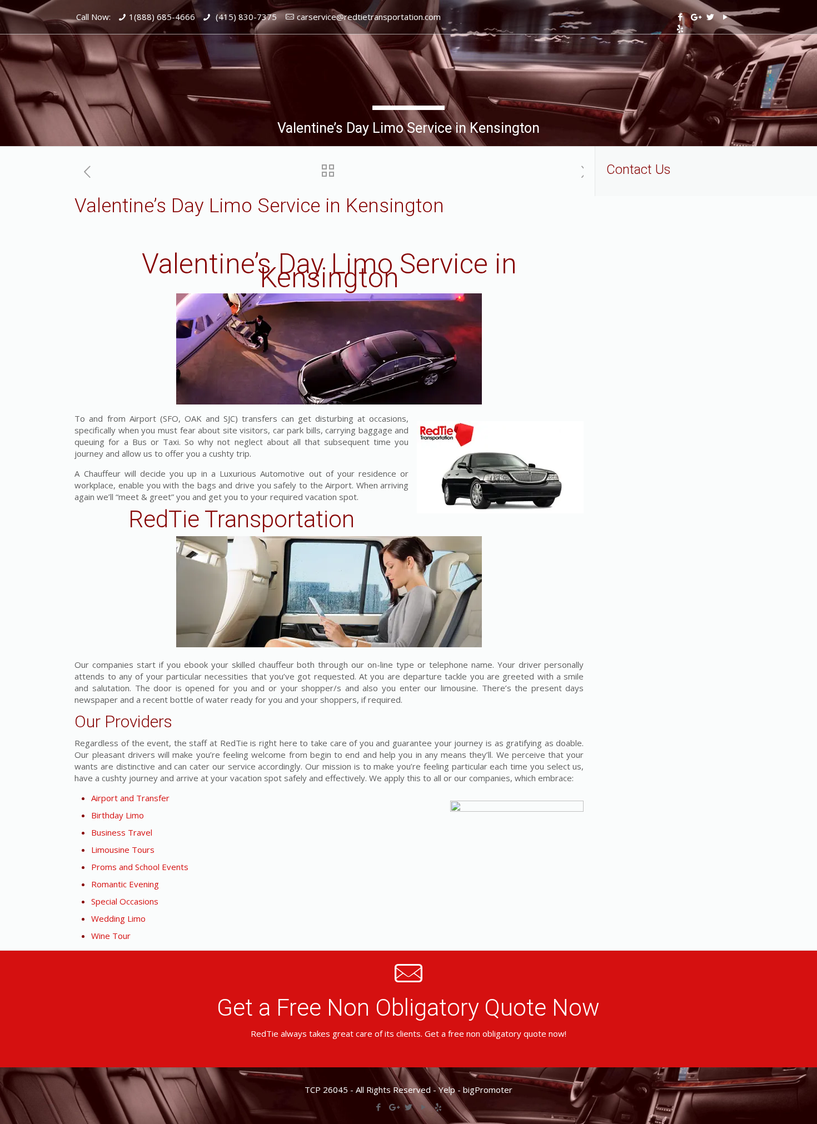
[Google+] (695, 16)
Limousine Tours (123, 849)
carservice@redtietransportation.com (369, 16)
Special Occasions (124, 901)
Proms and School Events (139, 866)
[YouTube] (725, 16)
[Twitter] (710, 16)
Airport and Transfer (130, 797)
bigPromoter (487, 1089)
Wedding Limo (118, 918)
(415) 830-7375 (245, 16)
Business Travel (121, 832)
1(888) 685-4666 (162, 16)
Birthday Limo (117, 815)
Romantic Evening (125, 884)
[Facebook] (680, 16)
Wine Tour (111, 935)
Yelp (447, 1089)
